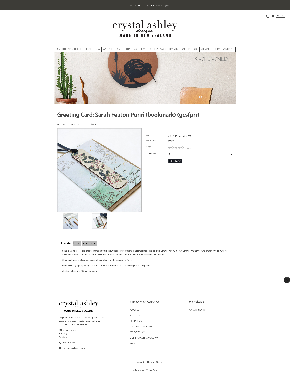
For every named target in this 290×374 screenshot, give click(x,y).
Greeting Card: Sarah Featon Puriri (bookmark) (82, 124)
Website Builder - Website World (145, 370)
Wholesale (228, 49)
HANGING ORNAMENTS (180, 49)
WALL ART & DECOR (112, 49)
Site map (159, 362)
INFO (217, 49)
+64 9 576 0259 (69, 342)
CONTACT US (136, 321)
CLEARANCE (206, 49)
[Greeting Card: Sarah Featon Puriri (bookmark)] (99, 212)
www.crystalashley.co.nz (146, 362)
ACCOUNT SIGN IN (197, 310)
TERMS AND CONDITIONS (141, 327)
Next (227, 78)
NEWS (132, 343)
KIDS (196, 49)
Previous (62, 78)
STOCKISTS (135, 315)
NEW (98, 49)
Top (287, 280)
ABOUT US (134, 310)
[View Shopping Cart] (272, 15)
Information (66, 243)
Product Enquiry (89, 243)
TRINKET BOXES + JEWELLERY (137, 49)
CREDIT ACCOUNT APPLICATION (144, 338)
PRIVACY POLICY (137, 332)
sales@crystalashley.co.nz (74, 348)
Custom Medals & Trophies (69, 49)
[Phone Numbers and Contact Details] (267, 15)
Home (89, 49)
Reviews (76, 243)
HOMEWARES (160, 49)
